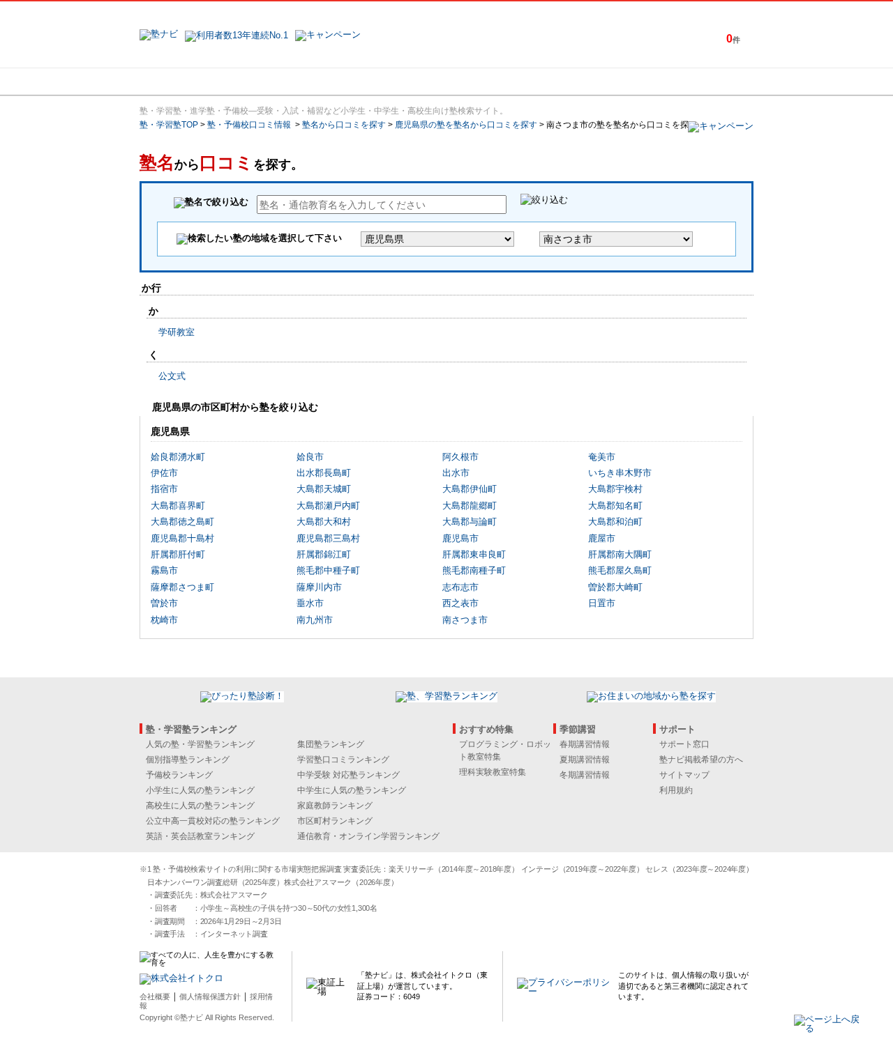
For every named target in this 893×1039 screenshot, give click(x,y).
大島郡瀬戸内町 (328, 505)
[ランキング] (394, 81)
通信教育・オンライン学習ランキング (368, 836)
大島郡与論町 (469, 521)
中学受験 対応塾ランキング (348, 775)
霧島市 (164, 570)
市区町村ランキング (335, 821)
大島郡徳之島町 (182, 521)
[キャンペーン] (700, 81)
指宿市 (164, 489)
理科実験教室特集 (492, 772)
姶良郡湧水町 (178, 457)
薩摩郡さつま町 (182, 587)
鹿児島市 (460, 538)
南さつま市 (465, 620)
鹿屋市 (601, 538)
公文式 (172, 376)
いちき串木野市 (620, 473)
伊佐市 (164, 473)
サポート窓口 (684, 744)
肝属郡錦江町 (324, 554)
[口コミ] (496, 81)
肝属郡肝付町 (178, 554)
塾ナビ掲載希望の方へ (701, 759)
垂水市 (310, 603)
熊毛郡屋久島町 (620, 570)
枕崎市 (164, 620)
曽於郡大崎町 (615, 587)
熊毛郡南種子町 (474, 570)
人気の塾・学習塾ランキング (200, 744)
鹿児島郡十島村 (182, 538)
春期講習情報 (585, 744)
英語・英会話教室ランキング (200, 836)
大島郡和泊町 (615, 521)
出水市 (456, 473)
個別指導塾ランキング (188, 759)
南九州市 (315, 620)
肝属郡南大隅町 (620, 554)
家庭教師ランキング (335, 805)
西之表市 (460, 603)
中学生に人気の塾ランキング (351, 790)
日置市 (601, 603)
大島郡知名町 (615, 505)
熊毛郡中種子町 (328, 570)
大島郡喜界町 (178, 505)
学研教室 (176, 332)
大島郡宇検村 (615, 489)
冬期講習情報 (585, 775)
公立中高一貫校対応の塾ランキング (213, 821)
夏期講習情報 (585, 759)
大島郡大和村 (324, 521)
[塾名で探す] (292, 81)
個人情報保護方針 (210, 996)
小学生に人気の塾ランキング (200, 790)
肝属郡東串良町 (474, 554)
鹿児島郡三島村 (328, 538)
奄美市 (601, 457)
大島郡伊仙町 (469, 489)
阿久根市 (460, 457)
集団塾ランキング (330, 744)
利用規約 (676, 790)
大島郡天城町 (324, 489)
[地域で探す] (190, 81)
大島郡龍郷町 (469, 505)
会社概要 (155, 996)
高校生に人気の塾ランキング (200, 805)
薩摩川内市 (319, 587)
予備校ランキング (179, 775)
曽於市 (164, 603)
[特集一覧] (598, 81)
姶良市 (310, 457)
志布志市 (460, 587)
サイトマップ (684, 775)
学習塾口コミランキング (343, 759)
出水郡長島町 (324, 473)
